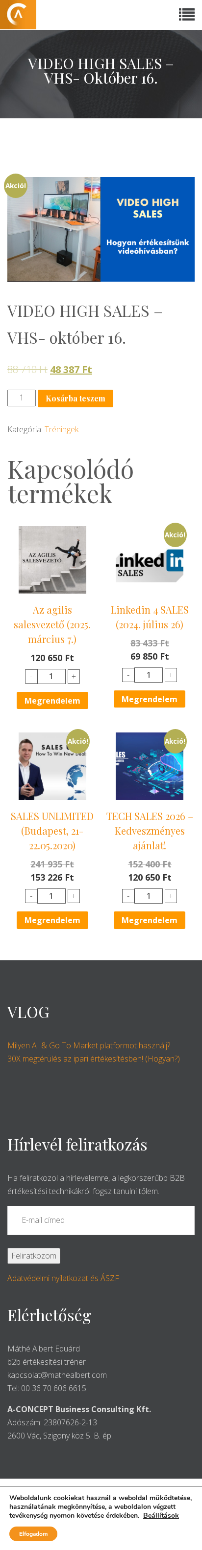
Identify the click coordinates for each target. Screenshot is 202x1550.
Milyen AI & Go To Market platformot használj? (88, 1045)
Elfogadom (33, 1534)
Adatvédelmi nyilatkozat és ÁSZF (63, 1278)
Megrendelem (52, 700)
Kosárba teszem (75, 398)
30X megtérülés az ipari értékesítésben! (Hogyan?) (93, 1058)
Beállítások (161, 1515)
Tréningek (61, 429)
